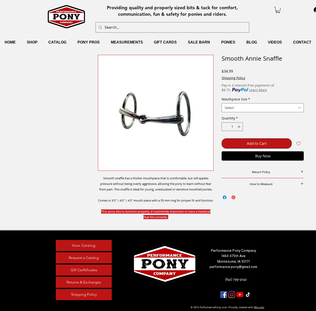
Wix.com (259, 307)
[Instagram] (231, 294)
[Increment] (239, 127)
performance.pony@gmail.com (233, 267)
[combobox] (263, 107)
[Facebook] (223, 294)
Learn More (258, 90)
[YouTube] (239, 294)
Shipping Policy (233, 78)
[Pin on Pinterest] (233, 197)
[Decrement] (225, 127)
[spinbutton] (232, 127)
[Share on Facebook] (224, 197)
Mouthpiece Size (236, 99)
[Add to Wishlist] (299, 143)
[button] (278, 10)
